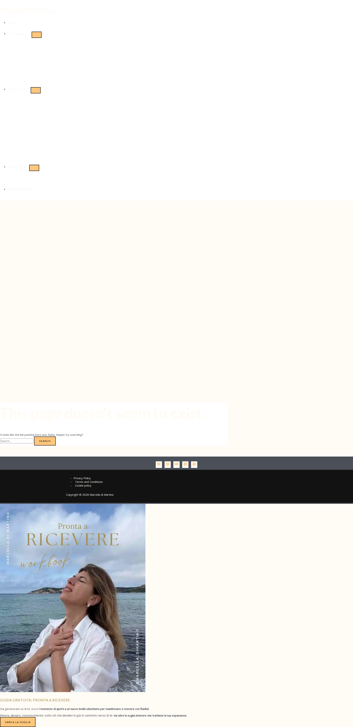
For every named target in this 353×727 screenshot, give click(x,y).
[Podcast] (194, 464)
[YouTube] (176, 464)
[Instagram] (168, 464)
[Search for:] (17, 441)
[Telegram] (185, 464)
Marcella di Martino (28, 10)
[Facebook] (159, 464)
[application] (24, 33)
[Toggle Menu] (37, 35)
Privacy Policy (82, 478)
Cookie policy (83, 485)
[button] (19, 33)
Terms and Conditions (89, 482)
